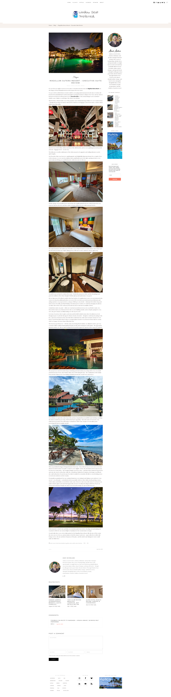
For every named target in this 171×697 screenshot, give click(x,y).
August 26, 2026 (53, 606)
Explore (60, 680)
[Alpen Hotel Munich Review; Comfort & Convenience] (94, 592)
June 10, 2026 (89, 604)
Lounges (52, 685)
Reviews (77, 85)
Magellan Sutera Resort (93, 88)
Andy (50, 549)
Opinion (58, 685)
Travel (83, 85)
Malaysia (76, 77)
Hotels (73, 85)
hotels (57, 543)
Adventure (52, 678)
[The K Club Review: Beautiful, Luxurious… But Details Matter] (75, 592)
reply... (53, 624)
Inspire (58, 683)
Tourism (52, 690)
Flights (67, 680)
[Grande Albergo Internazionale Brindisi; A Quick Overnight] (57, 592)
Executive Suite (75, 96)
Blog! (55, 25)
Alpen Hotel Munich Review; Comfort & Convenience (93, 601)
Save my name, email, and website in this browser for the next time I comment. (65, 655)
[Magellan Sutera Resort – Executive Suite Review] (55, 567)
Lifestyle (65, 683)
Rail (58, 688)
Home (50, 25)
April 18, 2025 (100, 549)
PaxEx (65, 685)
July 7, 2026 (70, 606)
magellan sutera (68, 543)
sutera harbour (78, 543)
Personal (52, 688)
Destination (52, 680)
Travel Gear (66, 690)
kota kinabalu (62, 543)
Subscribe (115, 179)
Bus (64, 678)
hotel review (53, 543)
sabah (74, 543)
